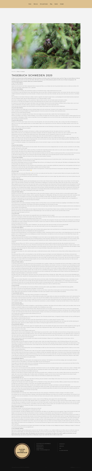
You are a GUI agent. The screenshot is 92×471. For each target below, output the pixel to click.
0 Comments (22, 71)
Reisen (18, 71)
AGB (60, 448)
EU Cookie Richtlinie (63, 450)
